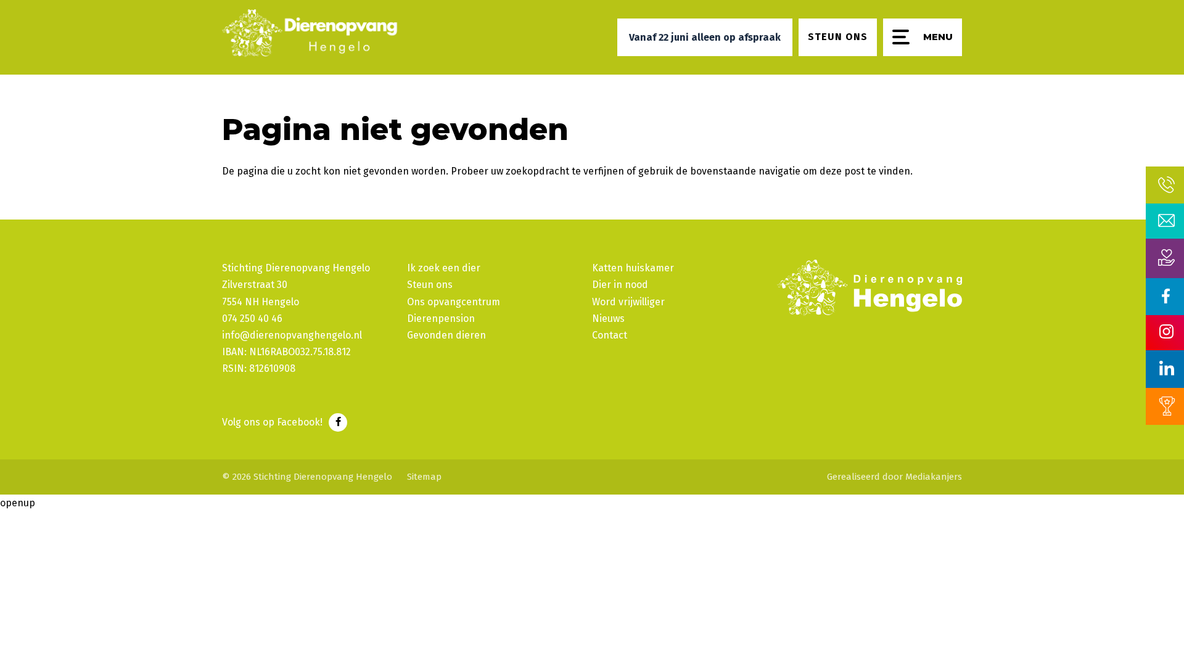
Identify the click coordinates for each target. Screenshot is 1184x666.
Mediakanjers (933, 476)
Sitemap (424, 476)
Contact (609, 335)
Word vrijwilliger (628, 302)
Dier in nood (620, 284)
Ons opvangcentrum (453, 302)
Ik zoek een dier (443, 268)
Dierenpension (441, 318)
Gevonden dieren (446, 335)
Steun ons (430, 284)
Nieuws (608, 318)
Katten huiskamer (633, 268)
